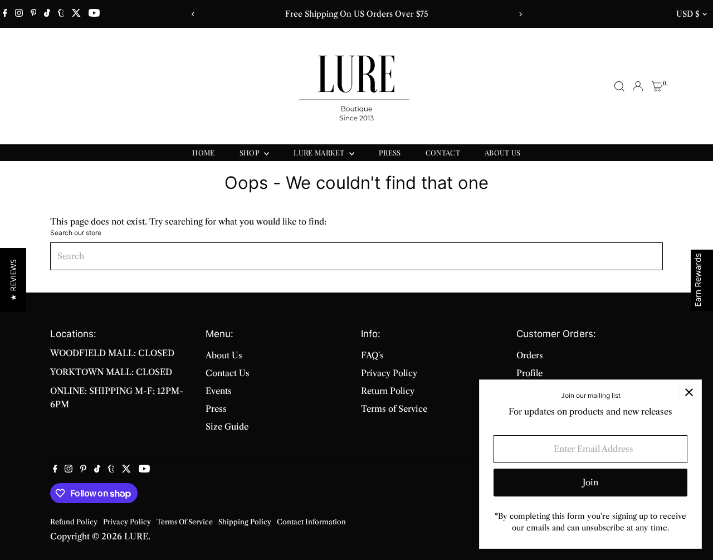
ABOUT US (503, 152)
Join (590, 482)
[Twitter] (76, 14)
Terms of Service (394, 408)
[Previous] (193, 14)
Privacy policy (127, 522)
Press (216, 408)
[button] (13, 280)
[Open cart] (657, 86)
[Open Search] (619, 86)
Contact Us (228, 373)
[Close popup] (689, 392)
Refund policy (73, 522)
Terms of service (185, 522)
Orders (529, 355)
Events (219, 391)
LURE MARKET (320, 152)
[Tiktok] (47, 14)
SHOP (251, 152)
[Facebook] (5, 14)
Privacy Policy (389, 373)
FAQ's (372, 355)
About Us (224, 355)
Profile (529, 373)
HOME (203, 152)
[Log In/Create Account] (638, 86)
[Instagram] (19, 14)
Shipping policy (244, 522)
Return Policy (387, 391)
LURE (136, 536)
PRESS (390, 152)
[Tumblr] (61, 14)
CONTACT (443, 152)
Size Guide (227, 426)
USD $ (687, 14)
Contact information (311, 522)
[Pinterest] (34, 14)
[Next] (520, 14)
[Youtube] (94, 14)
